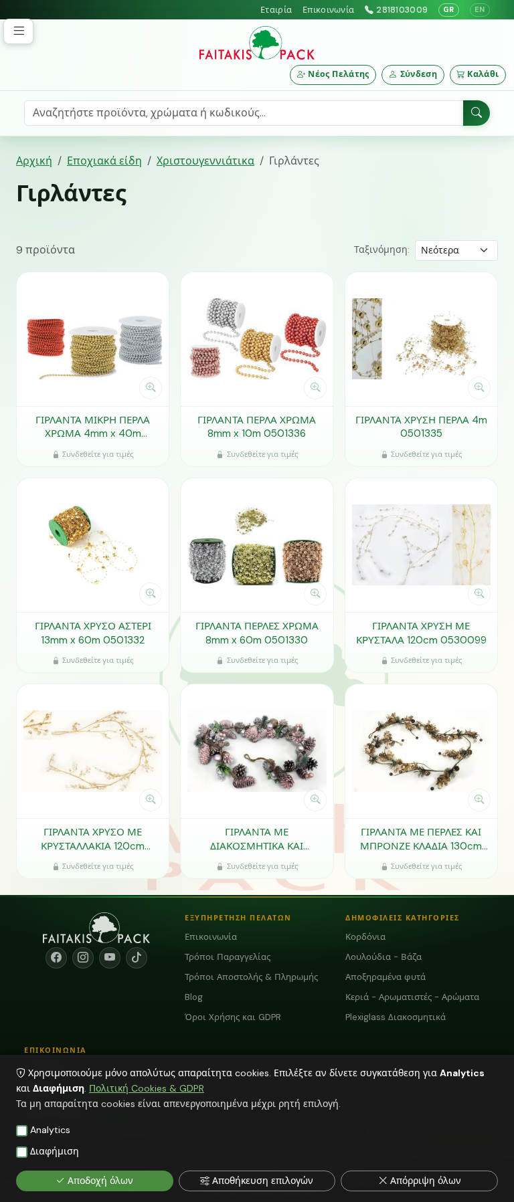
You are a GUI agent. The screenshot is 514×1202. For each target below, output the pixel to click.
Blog (194, 997)
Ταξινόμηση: (382, 249)
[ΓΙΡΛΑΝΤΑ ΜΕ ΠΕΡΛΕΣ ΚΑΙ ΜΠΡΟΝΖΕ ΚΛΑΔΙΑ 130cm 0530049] (421, 751)
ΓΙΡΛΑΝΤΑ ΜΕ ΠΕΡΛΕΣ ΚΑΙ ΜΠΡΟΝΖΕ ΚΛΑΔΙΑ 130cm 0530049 (421, 839)
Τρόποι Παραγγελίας (227, 957)
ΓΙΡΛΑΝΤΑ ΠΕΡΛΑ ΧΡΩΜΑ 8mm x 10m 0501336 (256, 427)
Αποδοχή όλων (100, 1181)
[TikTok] (136, 958)
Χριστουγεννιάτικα (205, 161)
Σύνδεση (419, 75)
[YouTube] (109, 958)
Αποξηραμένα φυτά (385, 977)
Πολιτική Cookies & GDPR (146, 1088)
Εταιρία (276, 9)
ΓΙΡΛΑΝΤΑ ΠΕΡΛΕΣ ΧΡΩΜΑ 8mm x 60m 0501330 (257, 633)
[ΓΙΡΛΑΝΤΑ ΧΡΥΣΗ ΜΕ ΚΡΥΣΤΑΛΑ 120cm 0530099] (421, 545)
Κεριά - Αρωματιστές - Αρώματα (412, 997)
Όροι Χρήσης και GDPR (233, 1017)
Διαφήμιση (54, 1151)
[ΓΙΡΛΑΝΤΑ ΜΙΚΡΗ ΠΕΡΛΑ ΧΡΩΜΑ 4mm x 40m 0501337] (93, 339)
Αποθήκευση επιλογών (262, 1181)
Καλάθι (483, 75)
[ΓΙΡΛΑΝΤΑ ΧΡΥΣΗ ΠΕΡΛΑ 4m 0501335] (421, 339)
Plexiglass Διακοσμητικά (395, 1017)
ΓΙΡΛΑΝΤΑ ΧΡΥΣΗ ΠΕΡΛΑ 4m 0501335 (421, 427)
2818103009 (402, 9)
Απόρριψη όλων (425, 1181)
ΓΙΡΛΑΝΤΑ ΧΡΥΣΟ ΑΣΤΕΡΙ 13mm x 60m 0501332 (93, 633)
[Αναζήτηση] (476, 113)
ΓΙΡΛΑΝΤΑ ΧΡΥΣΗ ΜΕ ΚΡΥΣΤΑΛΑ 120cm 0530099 (421, 633)
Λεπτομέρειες (86, 387)
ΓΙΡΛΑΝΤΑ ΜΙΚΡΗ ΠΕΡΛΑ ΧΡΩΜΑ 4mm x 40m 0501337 (92, 427)
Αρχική (34, 161)
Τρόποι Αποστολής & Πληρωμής (251, 977)
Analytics (50, 1130)
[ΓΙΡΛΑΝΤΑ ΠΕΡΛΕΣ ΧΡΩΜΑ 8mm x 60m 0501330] (257, 545)
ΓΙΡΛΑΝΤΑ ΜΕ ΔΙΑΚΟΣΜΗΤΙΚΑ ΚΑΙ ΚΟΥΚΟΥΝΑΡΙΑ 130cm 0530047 (256, 839)
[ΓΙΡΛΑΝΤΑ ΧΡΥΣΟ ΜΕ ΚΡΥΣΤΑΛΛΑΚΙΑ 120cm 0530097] (93, 751)
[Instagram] (83, 958)
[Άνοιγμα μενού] (18, 31)
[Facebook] (56, 958)
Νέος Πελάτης (338, 75)
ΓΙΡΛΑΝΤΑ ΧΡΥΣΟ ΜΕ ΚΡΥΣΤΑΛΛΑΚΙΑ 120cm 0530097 (93, 839)
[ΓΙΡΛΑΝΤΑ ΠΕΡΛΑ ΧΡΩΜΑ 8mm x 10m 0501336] (257, 339)
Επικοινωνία (328, 9)
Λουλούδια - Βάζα (383, 957)
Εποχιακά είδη (104, 161)
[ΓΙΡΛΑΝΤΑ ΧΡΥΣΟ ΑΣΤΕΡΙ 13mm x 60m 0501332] (93, 545)
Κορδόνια (365, 936)
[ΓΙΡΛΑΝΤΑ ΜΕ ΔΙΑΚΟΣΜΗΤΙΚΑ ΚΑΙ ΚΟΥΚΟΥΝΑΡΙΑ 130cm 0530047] (257, 751)
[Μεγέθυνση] (150, 388)
